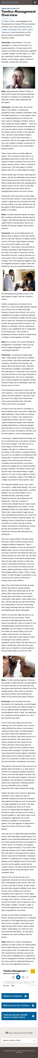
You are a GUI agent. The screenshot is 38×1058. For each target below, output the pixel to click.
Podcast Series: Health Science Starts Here (15, 1016)
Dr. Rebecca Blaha (8, 21)
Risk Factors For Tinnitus (16, 1005)
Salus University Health (10, 2)
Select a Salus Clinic (12, 1040)
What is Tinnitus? (12, 996)
